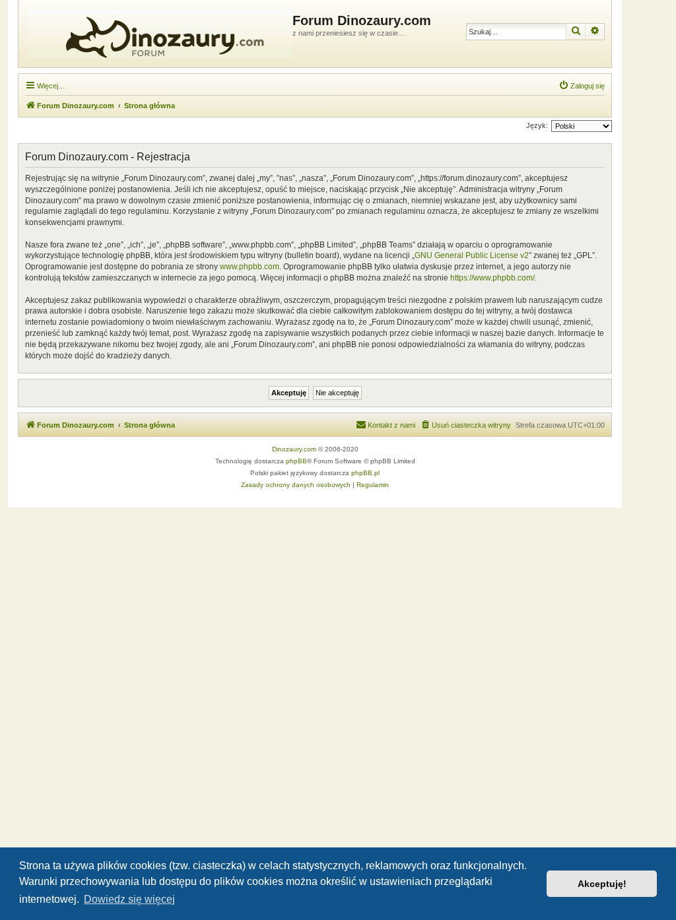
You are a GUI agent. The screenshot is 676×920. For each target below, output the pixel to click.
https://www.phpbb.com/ (492, 277)
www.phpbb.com (249, 266)
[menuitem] (581, 86)
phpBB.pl (365, 472)
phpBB (296, 461)
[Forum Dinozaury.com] (157, 33)
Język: (537, 125)
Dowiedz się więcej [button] (129, 899)
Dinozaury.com (294, 449)
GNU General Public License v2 (472, 255)
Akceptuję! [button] (602, 883)
